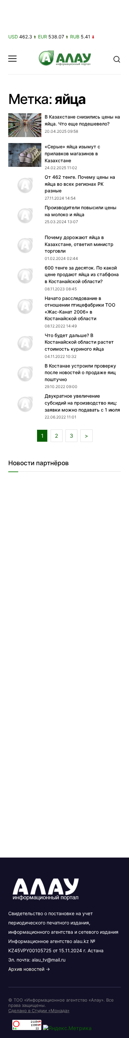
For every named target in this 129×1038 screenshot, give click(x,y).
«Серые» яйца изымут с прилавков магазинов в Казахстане (72, 153)
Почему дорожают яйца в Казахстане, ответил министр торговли (79, 244)
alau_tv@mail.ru (48, 960)
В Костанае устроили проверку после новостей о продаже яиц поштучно (80, 372)
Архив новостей (26, 969)
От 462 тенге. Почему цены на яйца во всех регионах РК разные (80, 183)
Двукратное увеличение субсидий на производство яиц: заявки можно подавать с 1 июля (82, 402)
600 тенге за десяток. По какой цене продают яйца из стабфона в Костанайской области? (82, 274)
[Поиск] (117, 58)
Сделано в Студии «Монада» (38, 1010)
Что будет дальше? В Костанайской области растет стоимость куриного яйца (79, 342)
